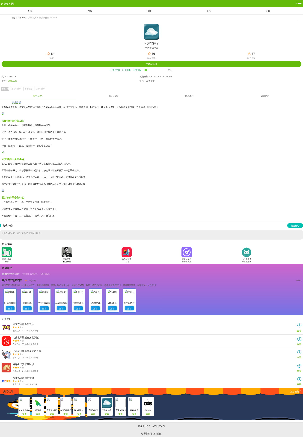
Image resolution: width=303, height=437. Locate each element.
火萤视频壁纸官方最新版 (26, 337)
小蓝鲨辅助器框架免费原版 (27, 351)
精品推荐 (113, 96)
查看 (10, 308)
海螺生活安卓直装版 (23, 364)
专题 (268, 10)
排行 (208, 10)
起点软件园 (7, 3)
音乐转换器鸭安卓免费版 (186, 260)
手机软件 (22, 17)
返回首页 (157, 433)
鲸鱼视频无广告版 (126, 260)
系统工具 (32, 17)
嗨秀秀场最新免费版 (23, 324)
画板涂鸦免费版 (7, 260)
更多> (298, 280)
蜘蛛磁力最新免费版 (23, 377)
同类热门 (265, 96)
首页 (29, 10)
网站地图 (145, 433)
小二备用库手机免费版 (246, 260)
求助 (170, 69)
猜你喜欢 (189, 96)
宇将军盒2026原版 (67, 260)
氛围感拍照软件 (12, 280)
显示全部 (294, 391)
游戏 (89, 10)
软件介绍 (37, 96)
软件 (149, 10)
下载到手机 (151, 64)
